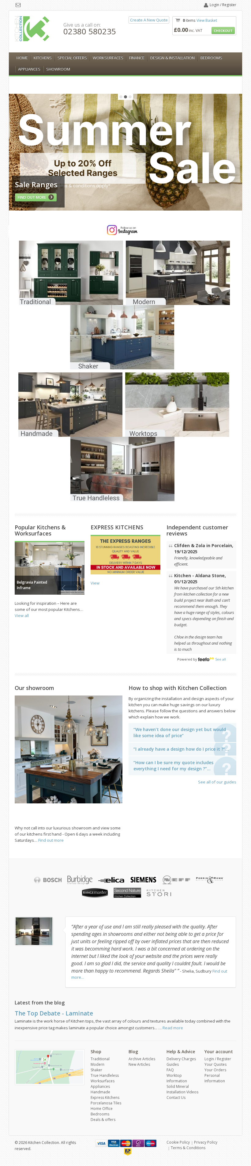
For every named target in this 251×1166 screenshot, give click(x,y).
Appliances (29, 69)
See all (220, 659)
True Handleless (105, 1075)
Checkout (223, 30)
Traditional (100, 1058)
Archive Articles (142, 1058)
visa (101, 1143)
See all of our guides (217, 782)
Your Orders (215, 1070)
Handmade (100, 1092)
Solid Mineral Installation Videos (182, 1089)
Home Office (102, 1108)
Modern (97, 1064)
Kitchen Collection (32, 28)
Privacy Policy (205, 1142)
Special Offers (72, 57)
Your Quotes (215, 1064)
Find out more (51, 840)
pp (128, 1152)
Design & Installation (172, 57)
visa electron (114, 1143)
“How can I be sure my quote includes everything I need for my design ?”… (173, 766)
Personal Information (214, 1078)
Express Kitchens (105, 1097)
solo (138, 1143)
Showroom (58, 69)
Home (22, 57)
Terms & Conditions (188, 1147)
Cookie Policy (178, 1142)
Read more (173, 1028)
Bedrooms (211, 57)
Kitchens (43, 57)
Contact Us (176, 1097)
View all (22, 615)
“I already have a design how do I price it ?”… (181, 749)
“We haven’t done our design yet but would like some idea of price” (179, 732)
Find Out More (32, 197)
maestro (150, 1143)
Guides (173, 1064)
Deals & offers (103, 1119)
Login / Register (223, 4)
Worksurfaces (108, 57)
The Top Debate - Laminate (54, 1013)
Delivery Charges (181, 1058)
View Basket (207, 20)
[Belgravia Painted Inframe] (49, 568)
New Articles (139, 1064)
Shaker (96, 1070)
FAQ (170, 1070)
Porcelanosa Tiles (106, 1103)
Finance (136, 57)
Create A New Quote (149, 20)
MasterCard (126, 1143)
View (95, 583)
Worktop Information (177, 1078)
